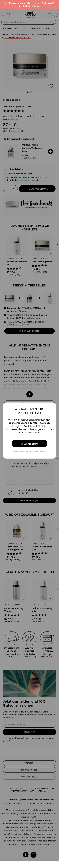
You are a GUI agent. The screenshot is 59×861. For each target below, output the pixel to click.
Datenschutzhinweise (36, 451)
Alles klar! (30, 444)
